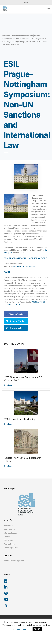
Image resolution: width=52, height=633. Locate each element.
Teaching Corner (11, 548)
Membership (9, 529)
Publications (9, 544)
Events (7, 537)
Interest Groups (10, 533)
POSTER (7, 272)
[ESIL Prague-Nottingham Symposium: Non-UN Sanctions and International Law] (26, 176)
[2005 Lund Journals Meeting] (26, 403)
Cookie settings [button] (23, 629)
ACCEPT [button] (37, 629)
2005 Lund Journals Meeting (19, 419)
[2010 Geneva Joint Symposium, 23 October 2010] (26, 361)
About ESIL (8, 526)
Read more (9, 385)
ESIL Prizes (8, 540)
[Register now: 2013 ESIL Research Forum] (26, 441)
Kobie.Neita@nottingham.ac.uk (25, 266)
